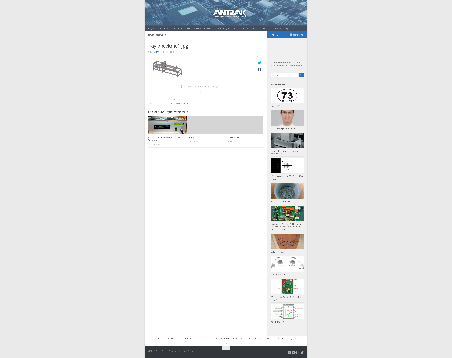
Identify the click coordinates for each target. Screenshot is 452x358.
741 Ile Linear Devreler (280, 322)
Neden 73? (275, 106)
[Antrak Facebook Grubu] (291, 34)
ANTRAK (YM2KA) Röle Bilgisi (216, 28)
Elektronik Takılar (278, 251)
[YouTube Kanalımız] (294, 34)
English (276, 28)
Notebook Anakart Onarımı (282, 201)
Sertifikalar (255, 28)
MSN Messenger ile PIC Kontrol (284, 128)
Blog (150, 28)
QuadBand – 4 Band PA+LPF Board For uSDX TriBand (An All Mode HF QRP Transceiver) (286, 227)
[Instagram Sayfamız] (298, 34)
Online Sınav (177, 28)
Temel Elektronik (232, 137)
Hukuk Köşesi (192, 137)
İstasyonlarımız (240, 28)
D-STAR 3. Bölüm (278, 274)
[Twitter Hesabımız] (302, 34)
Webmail (266, 28)
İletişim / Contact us (292, 28)
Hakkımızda (161, 28)
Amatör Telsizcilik (192, 28)
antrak (157, 52)
